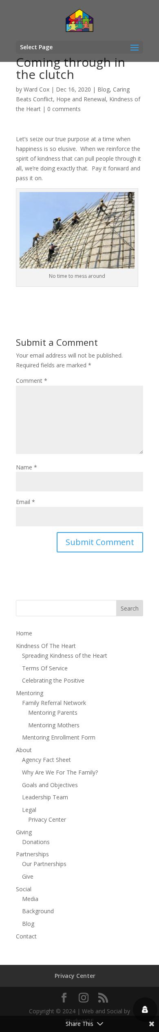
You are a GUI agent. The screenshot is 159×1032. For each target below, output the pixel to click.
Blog (103, 89)
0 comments (64, 109)
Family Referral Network (54, 703)
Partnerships (32, 854)
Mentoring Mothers (54, 725)
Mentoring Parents (52, 712)
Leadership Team (45, 797)
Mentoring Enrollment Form (58, 737)
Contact (26, 936)
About (24, 750)
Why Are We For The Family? (60, 772)
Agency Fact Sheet (46, 760)
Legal (29, 810)
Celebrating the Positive (53, 680)
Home (24, 633)
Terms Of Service (45, 668)
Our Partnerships (44, 864)
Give (27, 876)
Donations (36, 842)
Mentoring (29, 693)
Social (23, 889)
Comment (31, 380)
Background (38, 911)
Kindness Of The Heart (46, 646)
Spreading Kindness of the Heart (64, 655)
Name (26, 467)
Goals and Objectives (50, 785)
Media (30, 899)
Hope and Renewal (81, 99)
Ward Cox (36, 89)
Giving (24, 832)
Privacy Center (47, 819)
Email (25, 502)
